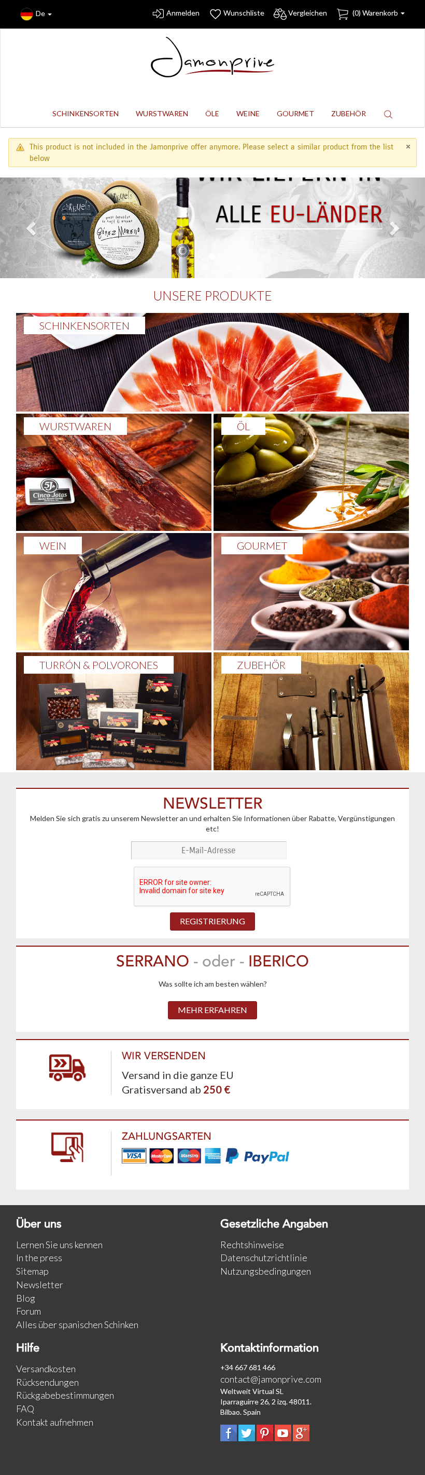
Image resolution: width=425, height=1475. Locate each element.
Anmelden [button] (183, 12)
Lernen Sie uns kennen (59, 1244)
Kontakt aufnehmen (54, 1422)
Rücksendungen (47, 1382)
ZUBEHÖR (261, 665)
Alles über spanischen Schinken (77, 1324)
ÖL (243, 426)
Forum (28, 1311)
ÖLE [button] (212, 113)
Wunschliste (243, 12)
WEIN (52, 545)
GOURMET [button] (295, 113)
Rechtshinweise (252, 1244)
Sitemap (32, 1271)
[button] (388, 114)
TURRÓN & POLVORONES (98, 665)
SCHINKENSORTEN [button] (85, 113)
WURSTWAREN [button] (162, 113)
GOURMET (262, 545)
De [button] (41, 13)
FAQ (25, 1408)
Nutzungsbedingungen (265, 1271)
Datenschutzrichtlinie (263, 1257)
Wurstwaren (75, 426)
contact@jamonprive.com (270, 1379)
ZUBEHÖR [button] (348, 113)
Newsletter (39, 1284)
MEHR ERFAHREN (212, 1010)
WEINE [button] (248, 113)
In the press (39, 1257)
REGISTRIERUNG (212, 921)
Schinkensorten (84, 325)
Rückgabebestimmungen (65, 1395)
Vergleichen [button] (307, 12)
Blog (25, 1298)
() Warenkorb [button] (375, 12)
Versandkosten (46, 1368)
